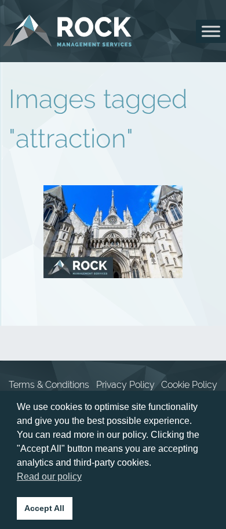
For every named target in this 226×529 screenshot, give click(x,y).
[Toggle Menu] (211, 31)
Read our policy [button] (49, 476)
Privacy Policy (125, 384)
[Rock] (67, 31)
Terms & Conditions (49, 384)
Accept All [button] (44, 508)
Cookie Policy (189, 384)
